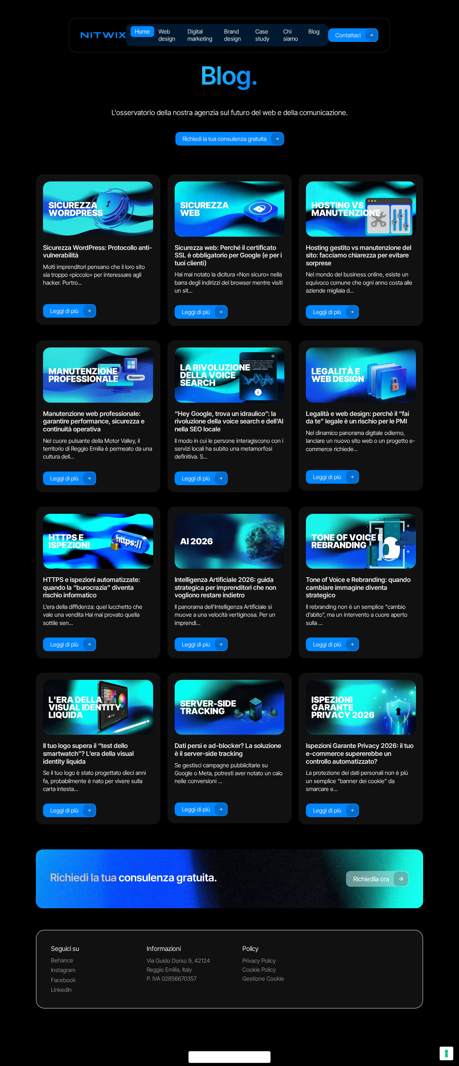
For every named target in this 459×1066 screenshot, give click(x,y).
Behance (62, 960)
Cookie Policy (259, 969)
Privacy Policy (259, 960)
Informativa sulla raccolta (229, 1057)
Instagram (63, 969)
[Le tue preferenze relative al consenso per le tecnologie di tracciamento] (446, 1053)
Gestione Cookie (263, 978)
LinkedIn (61, 989)
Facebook (63, 980)
